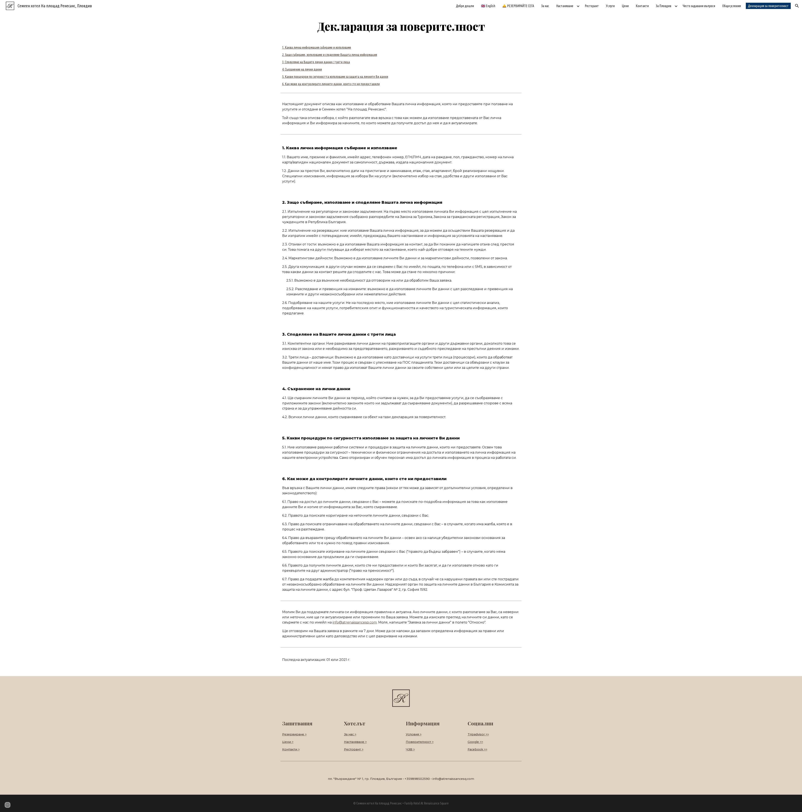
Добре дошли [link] (465, 6)
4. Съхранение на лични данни (302, 69)
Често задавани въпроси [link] (699, 6)
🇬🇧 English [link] (488, 6)
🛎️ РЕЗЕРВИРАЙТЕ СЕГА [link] (518, 6)
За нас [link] (545, 6)
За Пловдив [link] (663, 6)
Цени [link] (625, 6)
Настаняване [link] (564, 6)
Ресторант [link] (592, 6)
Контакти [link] (642, 6)
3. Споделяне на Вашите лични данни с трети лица (316, 62)
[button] (797, 6)
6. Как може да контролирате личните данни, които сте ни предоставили (331, 84)
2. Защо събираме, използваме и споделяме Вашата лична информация (329, 55)
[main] (401, 26)
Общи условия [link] (731, 6)
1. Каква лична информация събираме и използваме (316, 47)
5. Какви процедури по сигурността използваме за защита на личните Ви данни (335, 76)
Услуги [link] (610, 6)
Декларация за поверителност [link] (768, 6)
